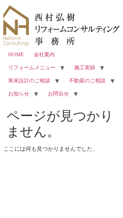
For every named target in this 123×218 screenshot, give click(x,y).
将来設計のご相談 (29, 80)
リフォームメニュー (31, 67)
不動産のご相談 (87, 80)
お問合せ (58, 93)
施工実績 (84, 67)
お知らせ (18, 93)
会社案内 (44, 54)
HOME (16, 54)
